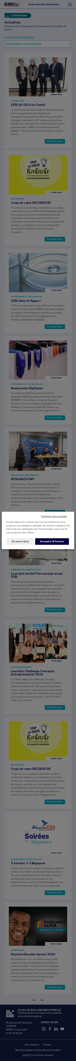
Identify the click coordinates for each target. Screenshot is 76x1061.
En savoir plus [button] (20, 541)
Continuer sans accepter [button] (54, 516)
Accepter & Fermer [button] (52, 541)
